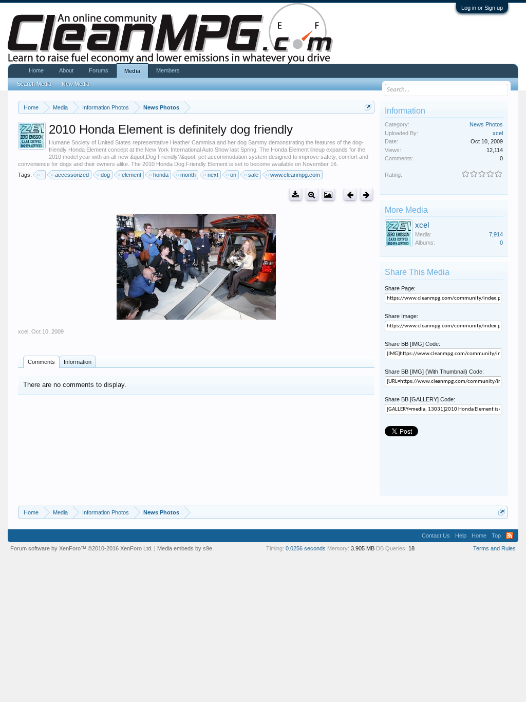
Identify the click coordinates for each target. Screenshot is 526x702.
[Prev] (350, 194)
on (233, 175)
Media (132, 71)
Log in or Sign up (482, 8)
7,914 (496, 234)
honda (160, 175)
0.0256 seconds (306, 548)
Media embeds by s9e (184, 548)
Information (77, 362)
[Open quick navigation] (368, 107)
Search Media (34, 84)
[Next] (366, 194)
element (131, 175)
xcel (23, 331)
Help (460, 535)
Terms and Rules (494, 548)
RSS (509, 535)
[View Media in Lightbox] (328, 194)
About (66, 70)
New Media (75, 84)
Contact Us (436, 535)
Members (168, 70)
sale (253, 175)
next (213, 175)
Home (36, 70)
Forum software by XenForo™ (81, 548)
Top (496, 535)
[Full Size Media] (312, 194)
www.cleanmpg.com (295, 175)
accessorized (72, 175)
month (188, 175)
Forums (98, 70)
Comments (41, 362)
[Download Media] (295, 194)
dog (105, 175)
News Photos (486, 124)
